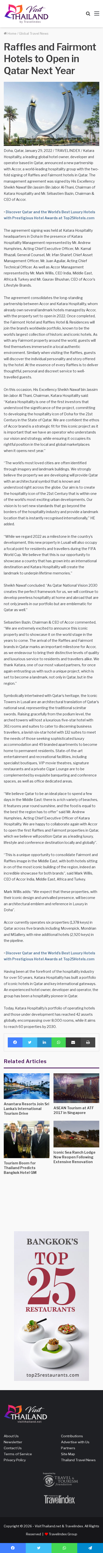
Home (11, 33)
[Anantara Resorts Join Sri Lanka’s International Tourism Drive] (27, 1086)
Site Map (68, 1454)
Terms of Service (18, 1454)
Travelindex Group (63, 1534)
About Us (11, 1436)
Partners (68, 1448)
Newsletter (13, 1442)
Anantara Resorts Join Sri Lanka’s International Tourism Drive (26, 1108)
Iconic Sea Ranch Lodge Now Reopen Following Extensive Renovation (75, 1157)
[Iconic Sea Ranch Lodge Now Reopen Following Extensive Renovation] (76, 1134)
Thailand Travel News (78, 1460)
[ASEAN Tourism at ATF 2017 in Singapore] (76, 1088)
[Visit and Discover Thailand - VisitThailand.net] (26, 13)
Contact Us (13, 1448)
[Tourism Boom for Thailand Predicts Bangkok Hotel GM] (27, 1139)
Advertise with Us (75, 1442)
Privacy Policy (15, 1460)
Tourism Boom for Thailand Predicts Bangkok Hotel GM (20, 1168)
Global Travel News (33, 33)
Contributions (72, 1436)
